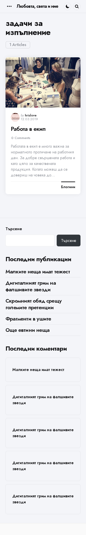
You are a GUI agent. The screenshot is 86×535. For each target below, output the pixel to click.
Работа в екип (28, 129)
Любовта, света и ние (37, 6)
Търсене (14, 229)
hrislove (31, 115)
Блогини (68, 187)
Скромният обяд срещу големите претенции (34, 304)
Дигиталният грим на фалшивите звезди (31, 286)
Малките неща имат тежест (38, 271)
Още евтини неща (27, 330)
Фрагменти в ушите (28, 319)
